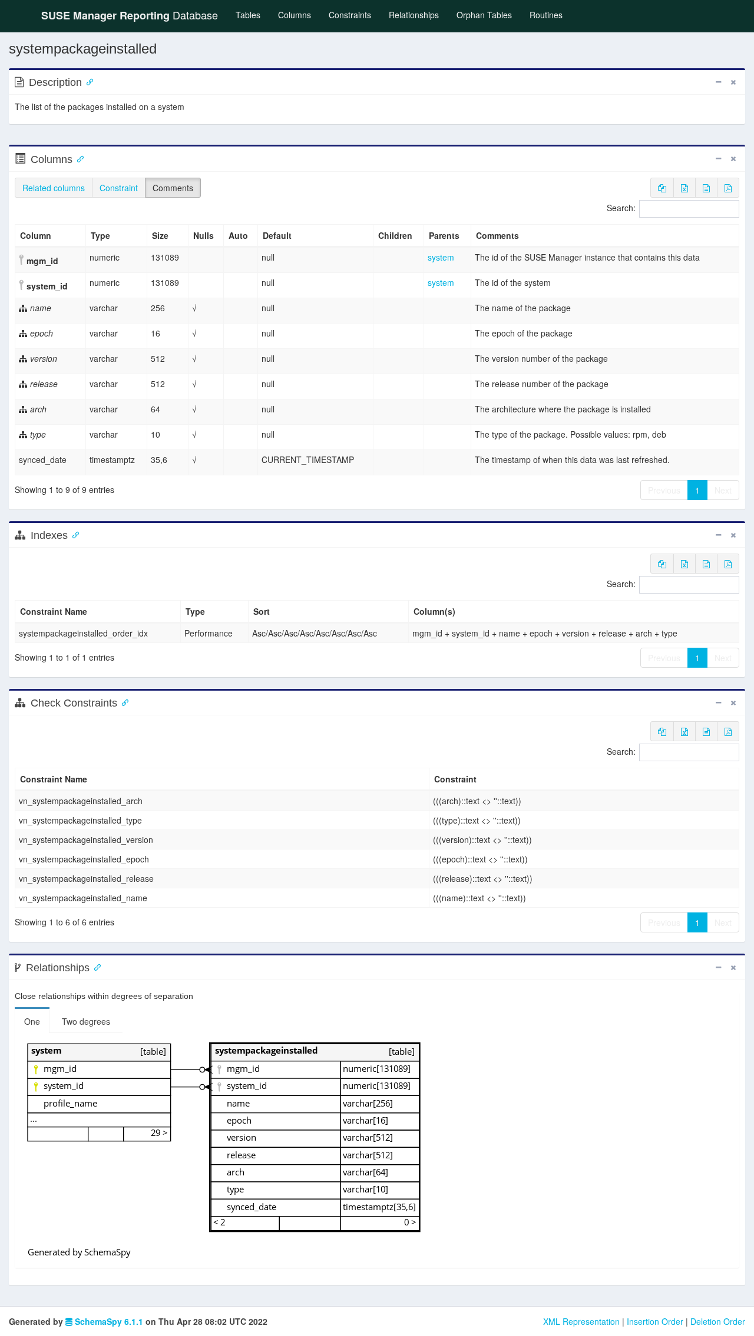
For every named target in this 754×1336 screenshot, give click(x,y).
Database (129, 15)
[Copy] (662, 188)
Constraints (350, 15)
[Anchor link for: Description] (87, 81)
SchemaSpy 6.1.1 (107, 1321)
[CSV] (706, 188)
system (441, 257)
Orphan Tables (484, 15)
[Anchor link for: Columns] (77, 158)
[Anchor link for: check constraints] (122, 702)
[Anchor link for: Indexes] (73, 534)
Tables (252, 14)
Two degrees (86, 1021)
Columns (294, 15)
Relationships (414, 15)
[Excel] (684, 188)
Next (723, 490)
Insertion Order (655, 1321)
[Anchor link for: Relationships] (95, 966)
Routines (546, 15)
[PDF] (728, 188)
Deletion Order (717, 1321)
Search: (621, 208)
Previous (664, 490)
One (32, 1021)
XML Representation (581, 1321)
